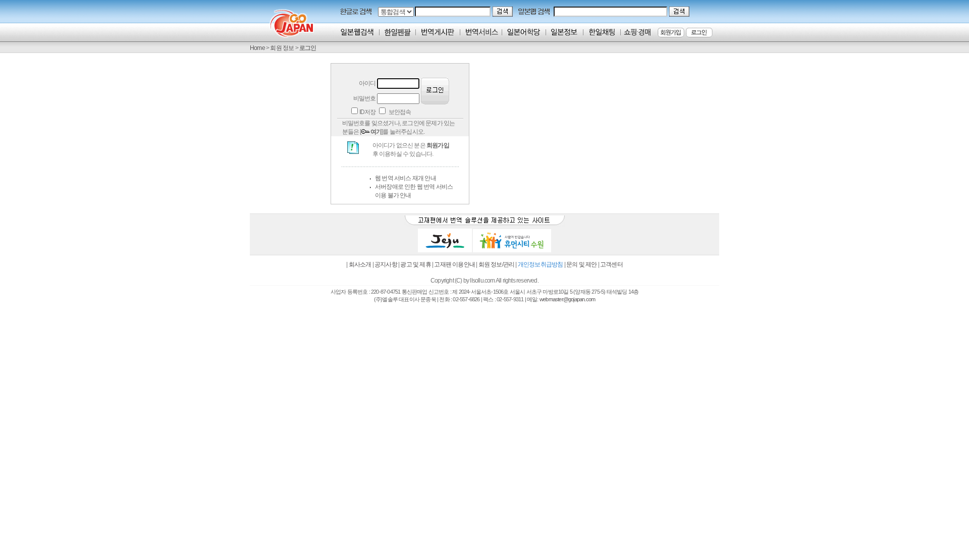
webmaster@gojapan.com (567, 299)
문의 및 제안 (581, 264)
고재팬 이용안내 (454, 264)
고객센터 (611, 264)
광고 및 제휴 (415, 264)
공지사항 (385, 264)
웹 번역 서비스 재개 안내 (405, 178)
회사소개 (360, 264)
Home (257, 47)
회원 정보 (282, 47)
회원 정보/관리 (496, 264)
